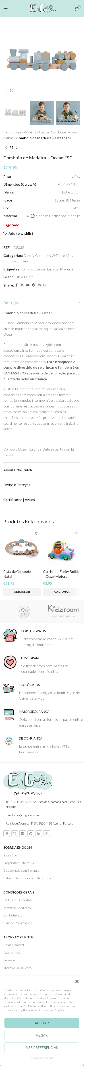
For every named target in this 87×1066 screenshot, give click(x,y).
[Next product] (16, 147)
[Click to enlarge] (12, 90)
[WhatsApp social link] (44, 285)
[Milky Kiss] (23, 611)
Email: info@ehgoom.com (22, 815)
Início (7, 132)
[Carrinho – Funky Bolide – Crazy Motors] (62, 548)
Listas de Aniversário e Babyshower (27, 878)
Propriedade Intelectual (19, 863)
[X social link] (22, 285)
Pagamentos (11, 952)
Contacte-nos (12, 915)
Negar (42, 1035)
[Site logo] (41, 8)
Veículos (30, 132)
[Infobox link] (43, 637)
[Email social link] (28, 285)
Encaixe (53, 269)
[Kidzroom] (64, 611)
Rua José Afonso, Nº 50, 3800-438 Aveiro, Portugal (40, 823)
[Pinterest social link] (34, 285)
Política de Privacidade (41, 1058)
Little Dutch (24, 277)
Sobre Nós (10, 855)
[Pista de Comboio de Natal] (22, 548)
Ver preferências (42, 1047)
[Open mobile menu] (5, 8)
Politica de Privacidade (18, 900)
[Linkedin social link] (39, 285)
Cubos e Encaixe (15, 261)
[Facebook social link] (16, 285)
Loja (17, 132)
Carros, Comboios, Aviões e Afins (48, 255)
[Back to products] (11, 147)
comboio (27, 269)
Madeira (66, 269)
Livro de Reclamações (17, 923)
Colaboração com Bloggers (21, 870)
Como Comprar (14, 945)
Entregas (9, 960)
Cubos (41, 269)
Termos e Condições (17, 908)
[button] (77, 981)
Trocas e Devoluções (17, 968)
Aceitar (42, 1023)
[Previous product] (6, 147)
